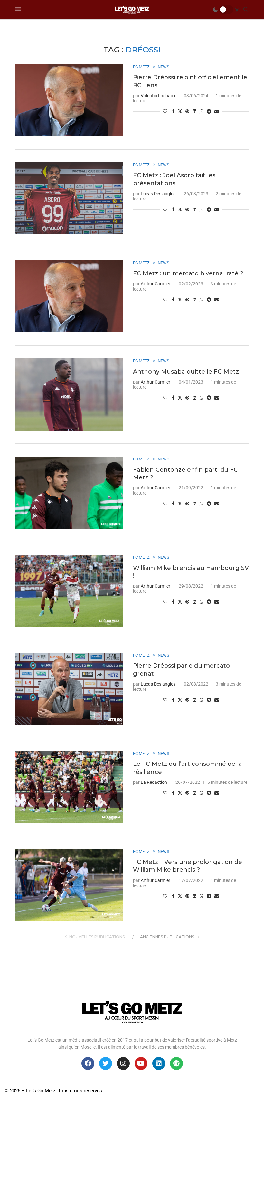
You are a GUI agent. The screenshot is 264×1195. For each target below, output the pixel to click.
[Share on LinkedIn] (194, 111)
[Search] (245, 9)
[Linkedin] (158, 1063)
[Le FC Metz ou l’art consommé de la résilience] (69, 787)
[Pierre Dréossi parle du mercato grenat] (69, 689)
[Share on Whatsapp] (201, 111)
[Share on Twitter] (180, 111)
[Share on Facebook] (173, 111)
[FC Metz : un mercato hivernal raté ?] (69, 296)
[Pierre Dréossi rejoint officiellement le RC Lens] (69, 100)
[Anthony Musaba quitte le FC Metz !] (69, 394)
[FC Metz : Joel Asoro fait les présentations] (69, 198)
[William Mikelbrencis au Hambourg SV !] (69, 591)
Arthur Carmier (155, 283)
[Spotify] (176, 1063)
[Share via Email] (216, 111)
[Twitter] (105, 1063)
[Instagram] (123, 1063)
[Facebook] (87, 1063)
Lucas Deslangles (158, 193)
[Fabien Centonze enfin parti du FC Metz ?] (69, 493)
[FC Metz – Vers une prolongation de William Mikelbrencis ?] (69, 885)
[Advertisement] (132, 1147)
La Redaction (154, 782)
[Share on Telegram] (209, 111)
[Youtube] (141, 1063)
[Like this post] (165, 111)
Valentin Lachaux (158, 95)
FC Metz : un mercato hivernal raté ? (188, 273)
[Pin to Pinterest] (187, 111)
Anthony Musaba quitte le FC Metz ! (187, 371)
